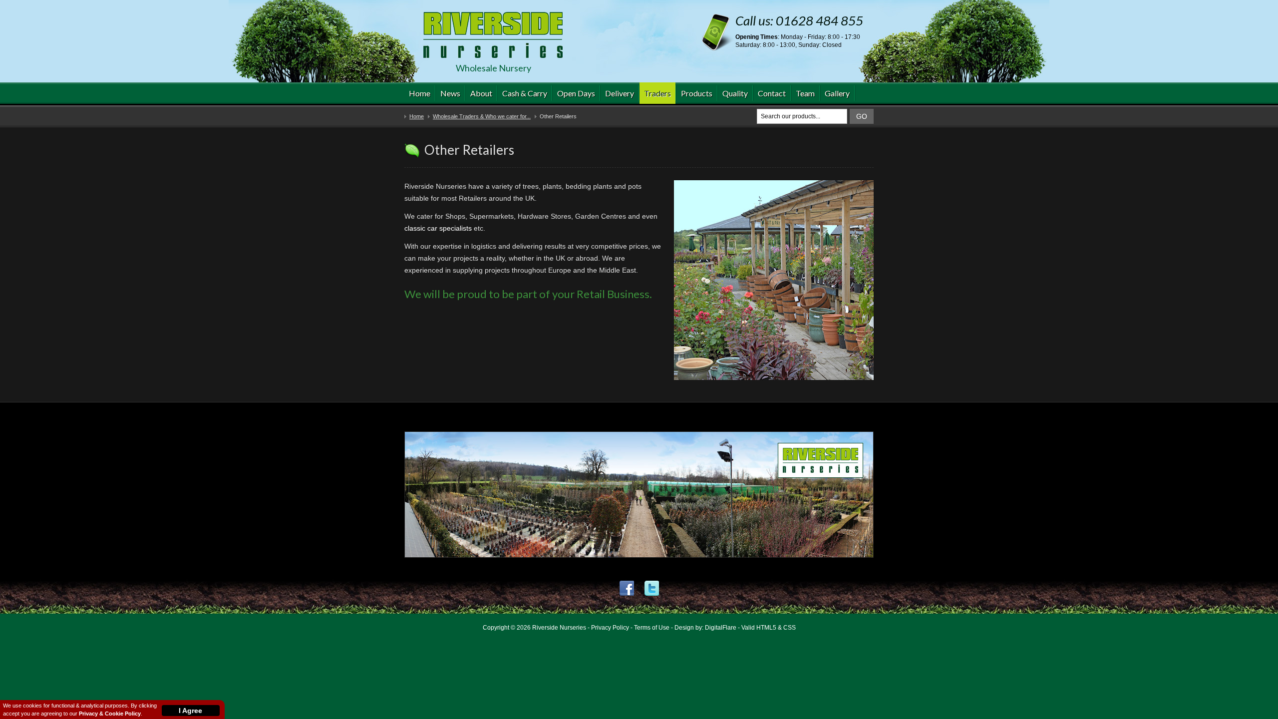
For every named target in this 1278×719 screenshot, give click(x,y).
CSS (789, 627)
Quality (735, 93)
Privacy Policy (610, 627)
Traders (657, 93)
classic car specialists (438, 228)
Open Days (576, 93)
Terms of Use (651, 627)
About (481, 93)
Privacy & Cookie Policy (110, 714)
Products (696, 93)
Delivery (619, 93)
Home (419, 93)
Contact (772, 93)
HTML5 (766, 627)
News (450, 93)
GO (861, 116)
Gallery (837, 93)
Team (805, 93)
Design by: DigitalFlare (705, 627)
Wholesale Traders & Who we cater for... (482, 116)
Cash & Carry (524, 93)
